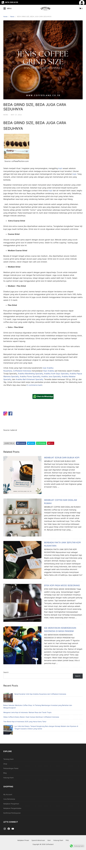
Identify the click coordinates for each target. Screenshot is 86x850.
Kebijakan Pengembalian (12, 808)
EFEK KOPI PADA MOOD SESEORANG (62, 585)
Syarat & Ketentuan (38, 840)
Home (5, 16)
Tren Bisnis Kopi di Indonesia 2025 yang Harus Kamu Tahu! (24, 721)
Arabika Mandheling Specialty (30, 373)
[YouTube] (12, 829)
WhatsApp (42, 443)
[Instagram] (4, 829)
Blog (5, 773)
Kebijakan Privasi (23, 840)
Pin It (51, 443)
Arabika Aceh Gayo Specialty (56, 373)
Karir (49, 840)
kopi (60, 168)
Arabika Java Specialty (51, 376)
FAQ (67, 840)
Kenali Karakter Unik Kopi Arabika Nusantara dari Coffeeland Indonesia (40, 694)
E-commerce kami (34, 385)
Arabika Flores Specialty (30, 376)
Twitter (31, 443)
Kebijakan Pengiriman (11, 804)
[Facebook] (8, 829)
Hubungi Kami (8, 778)
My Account (7, 794)
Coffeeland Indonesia (22, 371)
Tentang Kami (8, 759)
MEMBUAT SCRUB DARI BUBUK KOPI (61, 457)
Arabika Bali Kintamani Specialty (29, 379)
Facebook (21, 443)
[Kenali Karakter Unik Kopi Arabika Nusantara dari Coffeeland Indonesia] (8, 698)
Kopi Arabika (48, 371)
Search (6, 672)
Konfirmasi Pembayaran (12, 813)
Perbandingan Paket (10, 768)
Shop (5, 764)
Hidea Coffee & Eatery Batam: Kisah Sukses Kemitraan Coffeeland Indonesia (31, 717)
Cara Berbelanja (9, 799)
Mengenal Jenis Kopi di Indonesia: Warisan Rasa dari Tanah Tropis (27, 712)
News (12, 16)
